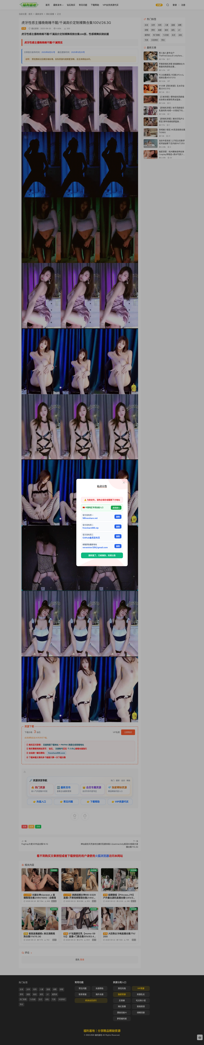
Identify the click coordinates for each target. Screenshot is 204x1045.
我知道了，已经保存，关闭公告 (102, 555)
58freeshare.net (90, 518)
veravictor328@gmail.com (95, 547)
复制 (118, 517)
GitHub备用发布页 (91, 537)
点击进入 (116, 508)
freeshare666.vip (91, 528)
